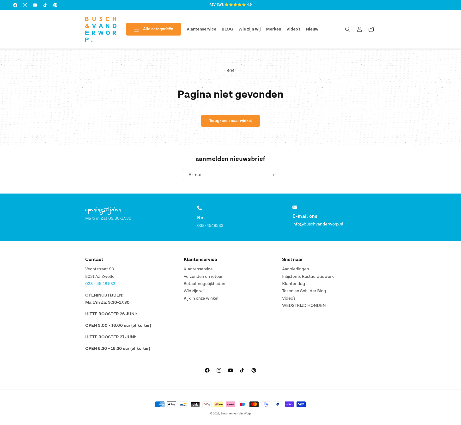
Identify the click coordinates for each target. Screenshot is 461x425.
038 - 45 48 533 (100, 283)
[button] (149, 29)
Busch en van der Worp (236, 413)
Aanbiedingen (295, 269)
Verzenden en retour (203, 276)
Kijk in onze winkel (201, 298)
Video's (288, 298)
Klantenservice (198, 269)
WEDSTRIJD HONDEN (304, 305)
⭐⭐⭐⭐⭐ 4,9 (238, 5)
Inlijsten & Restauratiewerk (308, 276)
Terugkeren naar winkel (230, 120)
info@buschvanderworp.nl (317, 224)
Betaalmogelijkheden (204, 283)
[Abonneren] (272, 175)
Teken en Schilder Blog (304, 290)
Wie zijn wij (194, 290)
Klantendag (293, 283)
